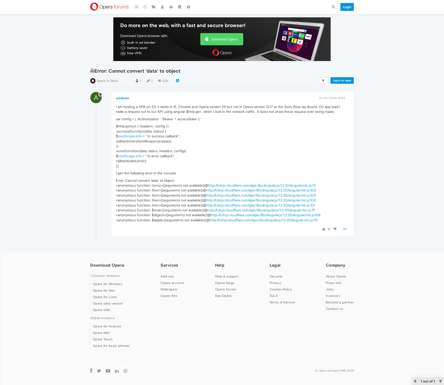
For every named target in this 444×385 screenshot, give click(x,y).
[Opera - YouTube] (108, 370)
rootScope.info (130, 136)
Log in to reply (342, 80)
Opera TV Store (107, 81)
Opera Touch (103, 339)
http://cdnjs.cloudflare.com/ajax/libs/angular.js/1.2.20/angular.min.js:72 (262, 185)
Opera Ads (168, 296)
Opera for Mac (104, 290)
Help (219, 265)
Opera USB (101, 310)
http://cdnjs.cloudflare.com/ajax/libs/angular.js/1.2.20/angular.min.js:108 (266, 215)
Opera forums (225, 289)
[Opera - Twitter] (99, 370)
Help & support (227, 276)
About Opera (336, 276)
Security (276, 276)
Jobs (329, 289)
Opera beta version (108, 303)
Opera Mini (101, 333)
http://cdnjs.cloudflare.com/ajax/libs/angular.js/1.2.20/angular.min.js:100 (261, 190)
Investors (333, 296)
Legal (275, 265)
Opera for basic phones (111, 346)
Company (335, 265)
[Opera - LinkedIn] (117, 370)
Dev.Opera (223, 296)
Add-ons (167, 276)
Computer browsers (105, 276)
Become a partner (340, 302)
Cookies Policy (281, 289)
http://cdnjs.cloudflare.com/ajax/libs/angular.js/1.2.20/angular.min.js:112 (264, 220)
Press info (333, 283)
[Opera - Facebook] (91, 370)
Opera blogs (224, 283)
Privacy (275, 283)
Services (169, 265)
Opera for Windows (107, 284)
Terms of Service (282, 302)
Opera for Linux (105, 297)
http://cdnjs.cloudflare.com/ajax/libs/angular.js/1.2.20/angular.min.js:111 (261, 210)
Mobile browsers (102, 318)
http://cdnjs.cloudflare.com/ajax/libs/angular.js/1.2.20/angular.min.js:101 (260, 205)
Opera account (172, 283)
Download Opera (224, 39)
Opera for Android (107, 326)
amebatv (122, 98)
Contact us (334, 309)
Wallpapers (169, 289)
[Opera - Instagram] (125, 370)
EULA (274, 296)
